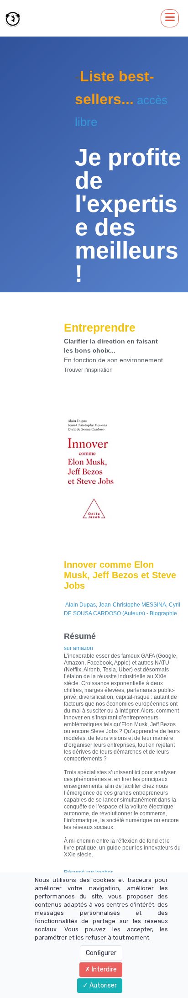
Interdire (103, 969)
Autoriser (102, 985)
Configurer (101, 953)
